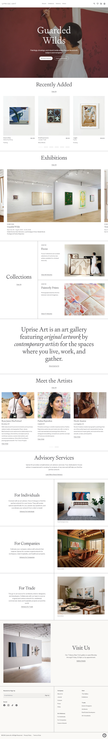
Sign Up (47, 695)
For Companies (61, 720)
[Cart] (101, 4)
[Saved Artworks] (97, 4)
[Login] (104, 4)
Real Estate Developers (88, 712)
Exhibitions (85, 697)
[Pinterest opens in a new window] (17, 705)
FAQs (59, 707)
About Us (60, 694)
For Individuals (61, 716)
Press (59, 703)
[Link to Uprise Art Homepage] (9, 3)
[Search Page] (94, 4)
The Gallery (85, 694)
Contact (59, 700)
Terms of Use (37, 735)
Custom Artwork (62, 723)
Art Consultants (86, 715)
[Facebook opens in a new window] (4, 705)
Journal (59, 697)
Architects (85, 709)
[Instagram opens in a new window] (8, 705)
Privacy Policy (27, 735)
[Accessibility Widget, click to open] (104, 735)
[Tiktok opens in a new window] (12, 705)
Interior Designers (87, 706)
